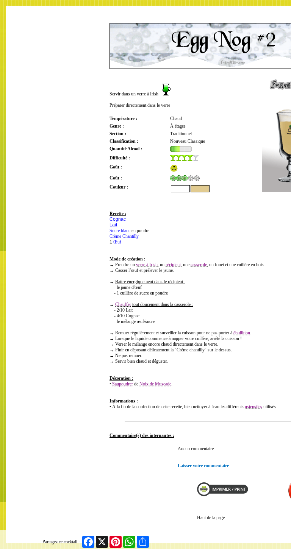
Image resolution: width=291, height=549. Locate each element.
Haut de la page (211, 517)
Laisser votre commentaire (203, 465)
